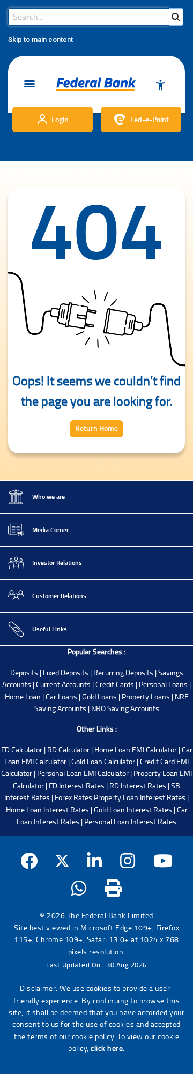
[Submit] (176, 17)
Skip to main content (40, 39)
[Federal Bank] (96, 84)
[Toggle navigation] (29, 84)
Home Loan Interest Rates (47, 809)
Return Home (96, 428)
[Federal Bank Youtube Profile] (163, 860)
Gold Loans (99, 696)
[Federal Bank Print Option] (113, 887)
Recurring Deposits (123, 672)
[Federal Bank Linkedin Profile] (94, 860)
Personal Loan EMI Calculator (83, 773)
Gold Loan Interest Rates (133, 809)
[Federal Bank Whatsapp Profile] (79, 887)
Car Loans (61, 696)
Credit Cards (114, 684)
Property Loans (146, 696)
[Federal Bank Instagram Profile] (128, 860)
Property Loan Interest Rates (139, 797)
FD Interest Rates (77, 785)
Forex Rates (73, 797)
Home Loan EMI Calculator (135, 749)
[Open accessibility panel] (160, 84)
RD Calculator (68, 749)
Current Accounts (63, 684)
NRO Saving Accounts (125, 708)
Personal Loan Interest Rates (130, 821)
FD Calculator (21, 749)
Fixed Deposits (65, 672)
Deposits (24, 672)
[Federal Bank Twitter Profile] (62, 860)
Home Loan (23, 696)
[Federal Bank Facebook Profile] (29, 860)
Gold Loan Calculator (103, 761)
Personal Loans (163, 684)
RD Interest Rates (137, 785)
